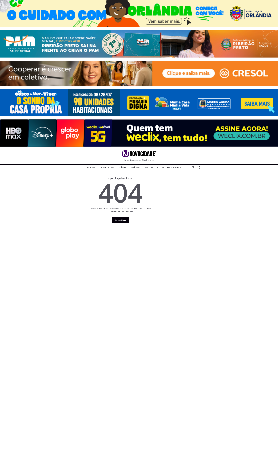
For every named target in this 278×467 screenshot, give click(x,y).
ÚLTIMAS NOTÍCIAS (107, 167)
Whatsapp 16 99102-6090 (171, 167)
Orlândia (122, 167)
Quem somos (92, 167)
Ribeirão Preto (135, 167)
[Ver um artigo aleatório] (198, 167)
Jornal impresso (151, 167)
